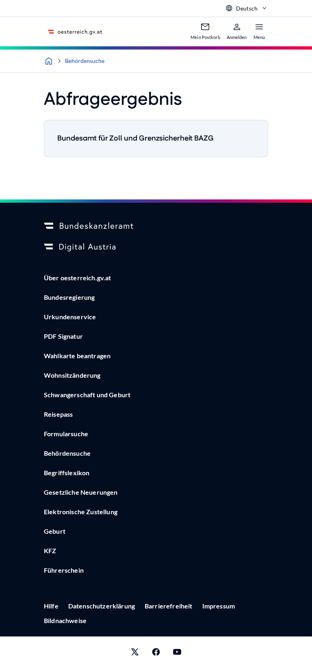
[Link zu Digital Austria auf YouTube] (177, 653)
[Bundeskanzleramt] (156, 226)
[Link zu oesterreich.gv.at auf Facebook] (156, 653)
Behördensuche (84, 60)
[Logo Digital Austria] (156, 247)
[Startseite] (49, 61)
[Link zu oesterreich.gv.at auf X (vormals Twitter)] (135, 653)
